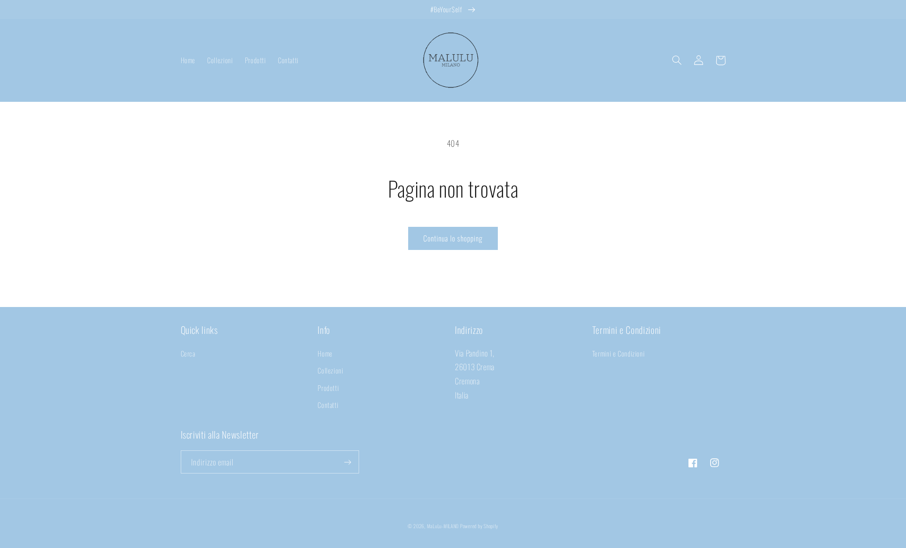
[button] (677, 60)
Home (325, 353)
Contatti (328, 404)
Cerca (188, 353)
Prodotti (328, 387)
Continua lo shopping (453, 238)
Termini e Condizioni (618, 353)
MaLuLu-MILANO (443, 526)
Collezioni (330, 370)
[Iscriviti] (347, 461)
